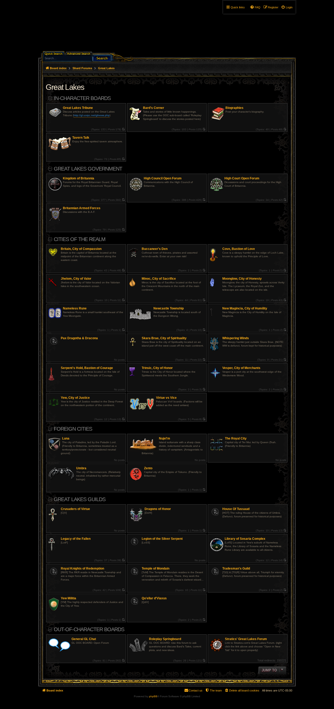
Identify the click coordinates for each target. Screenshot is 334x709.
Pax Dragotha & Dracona (79, 338)
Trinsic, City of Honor (157, 368)
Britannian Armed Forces (81, 208)
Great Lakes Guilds (79, 499)
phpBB (153, 696)
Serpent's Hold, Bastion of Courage (87, 368)
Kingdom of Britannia (78, 178)
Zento (148, 468)
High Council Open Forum (163, 178)
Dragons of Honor (158, 509)
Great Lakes (65, 87)
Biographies (234, 108)
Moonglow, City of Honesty (242, 278)
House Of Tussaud (235, 509)
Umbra (81, 468)
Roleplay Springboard (165, 639)
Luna (65, 438)
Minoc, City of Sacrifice (159, 278)
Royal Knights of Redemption (82, 568)
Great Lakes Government (88, 169)
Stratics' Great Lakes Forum (246, 639)
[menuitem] (287, 7)
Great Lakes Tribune (78, 108)
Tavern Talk (80, 137)
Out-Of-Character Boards (89, 629)
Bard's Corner (153, 108)
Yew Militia (68, 598)
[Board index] (82, 27)
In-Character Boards (82, 98)
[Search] (102, 57)
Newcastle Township (168, 308)
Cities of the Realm (79, 239)
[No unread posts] (123, 129)
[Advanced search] (79, 53)
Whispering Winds (235, 338)
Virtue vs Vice (166, 398)
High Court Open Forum (241, 178)
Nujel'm (164, 438)
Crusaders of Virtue (75, 509)
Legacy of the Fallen (76, 539)
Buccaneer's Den (155, 249)
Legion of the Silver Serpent (162, 539)
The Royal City (236, 438)
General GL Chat (83, 639)
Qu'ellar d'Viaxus (154, 598)
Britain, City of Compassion (81, 249)
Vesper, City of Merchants (241, 368)
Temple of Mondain (155, 568)
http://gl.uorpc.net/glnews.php (92, 115)
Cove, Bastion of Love (238, 249)
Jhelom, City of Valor (76, 278)
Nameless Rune (75, 308)
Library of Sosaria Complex (245, 539)
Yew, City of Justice (75, 398)
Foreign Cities (73, 429)
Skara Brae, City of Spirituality (164, 338)
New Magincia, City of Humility (244, 308)
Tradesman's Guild (236, 568)
